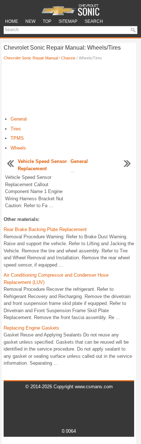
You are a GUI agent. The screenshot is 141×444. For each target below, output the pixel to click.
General (18, 119)
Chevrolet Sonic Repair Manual (31, 58)
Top (47, 21)
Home (11, 21)
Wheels (18, 148)
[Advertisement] (69, 90)
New (30, 21)
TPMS (17, 138)
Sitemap (68, 21)
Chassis (68, 58)
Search (94, 21)
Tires (15, 128)
